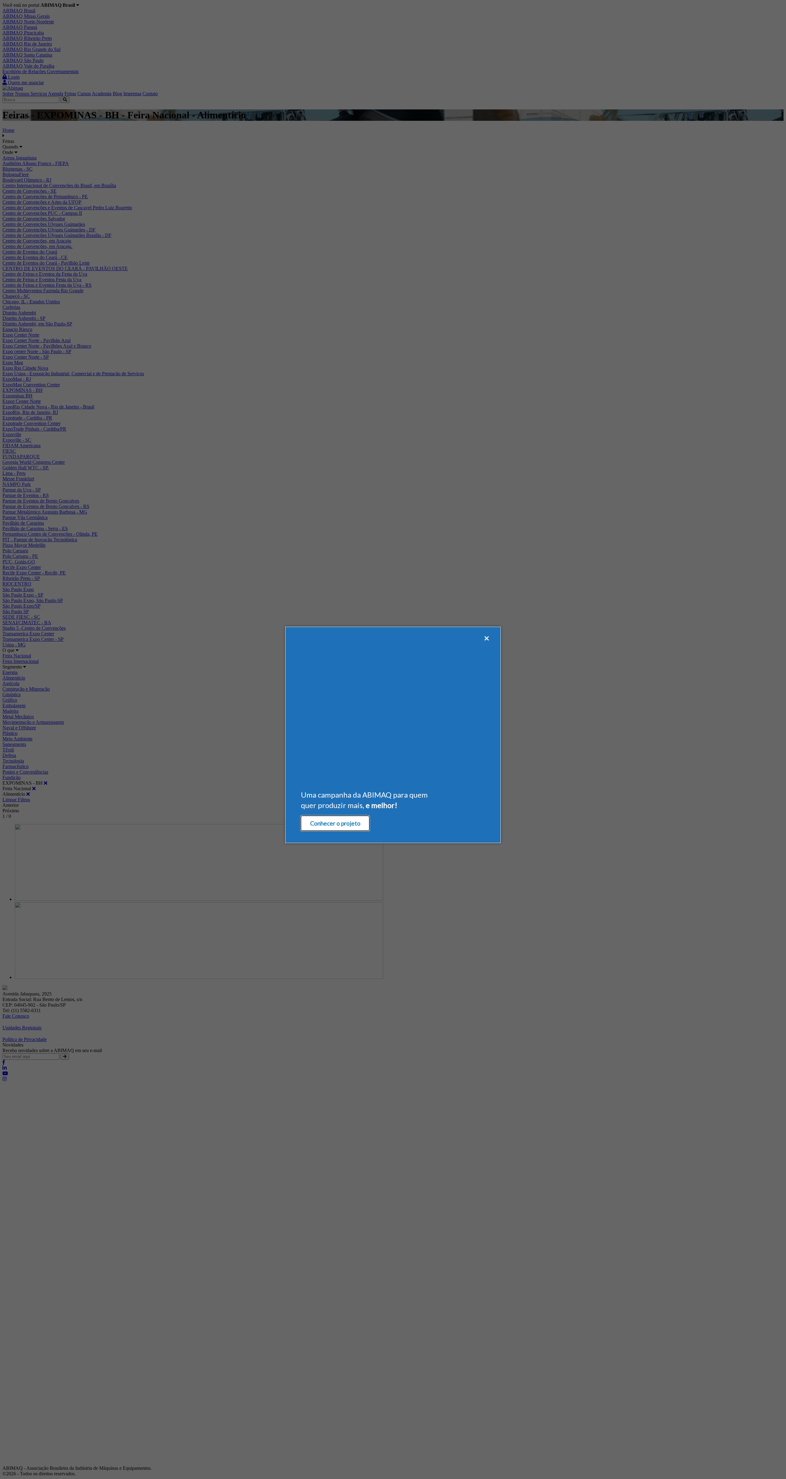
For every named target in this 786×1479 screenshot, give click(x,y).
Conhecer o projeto (335, 823)
